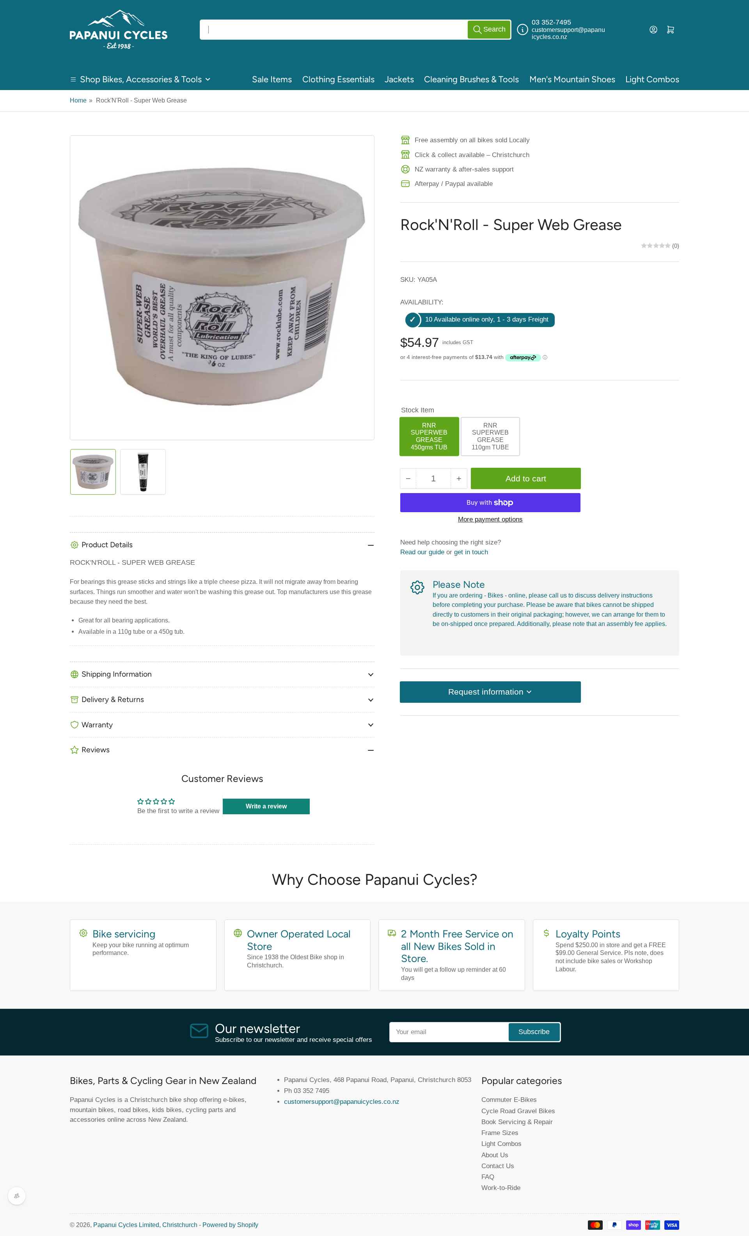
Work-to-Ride (500, 1187)
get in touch (471, 551)
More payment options (490, 519)
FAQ (487, 1176)
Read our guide (422, 551)
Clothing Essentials (338, 79)
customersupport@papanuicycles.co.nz (341, 1101)
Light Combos (652, 79)
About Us (494, 1154)
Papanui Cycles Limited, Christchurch (145, 1225)
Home (78, 100)
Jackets (399, 79)
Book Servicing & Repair (517, 1121)
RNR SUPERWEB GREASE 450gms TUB (429, 436)
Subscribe (534, 1032)
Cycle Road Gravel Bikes (518, 1110)
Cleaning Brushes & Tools (471, 79)
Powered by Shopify (230, 1225)
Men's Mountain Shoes (572, 79)
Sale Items (272, 79)
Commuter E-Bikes (509, 1099)
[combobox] (355, 29)
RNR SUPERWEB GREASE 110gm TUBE (490, 436)
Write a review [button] (266, 806)
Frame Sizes (499, 1132)
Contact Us (497, 1165)
